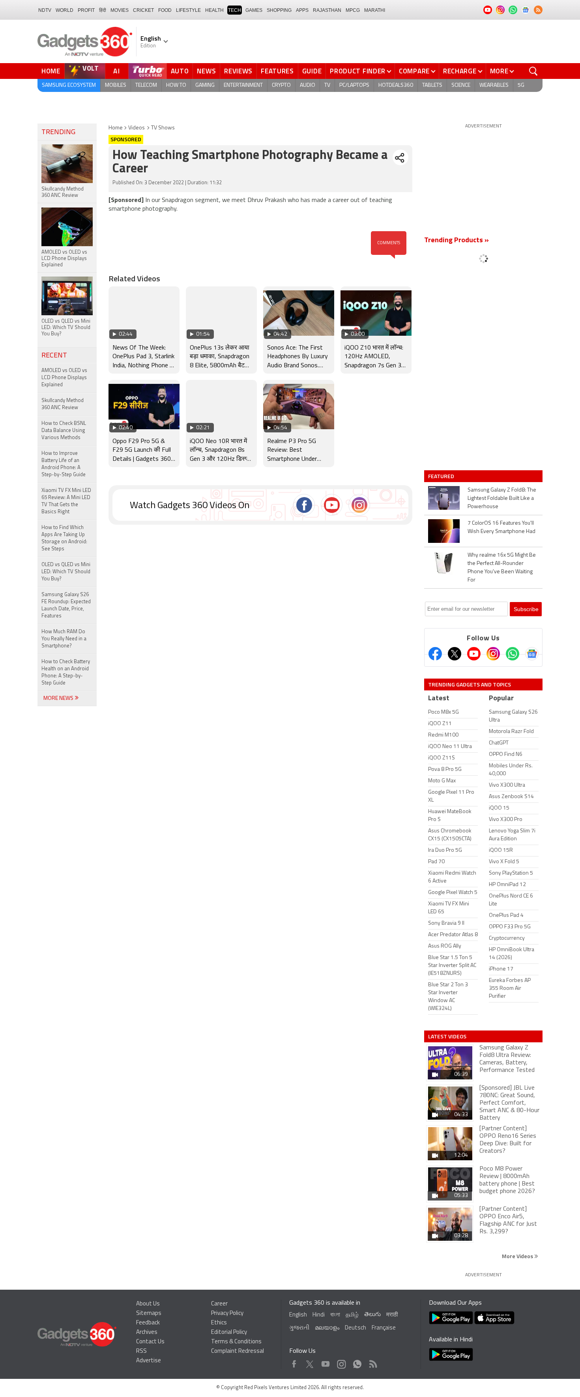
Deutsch (355, 1328)
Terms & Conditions (236, 1342)
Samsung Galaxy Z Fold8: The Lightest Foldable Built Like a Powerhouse (502, 498)
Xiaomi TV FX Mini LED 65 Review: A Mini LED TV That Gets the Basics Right (66, 501)
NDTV (44, 10)
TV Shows (163, 128)
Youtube (326, 1362)
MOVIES (119, 10)
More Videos (518, 1256)
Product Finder (357, 71)
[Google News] (532, 653)
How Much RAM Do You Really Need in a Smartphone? (63, 639)
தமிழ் (352, 1315)
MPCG (353, 10)
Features (277, 71)
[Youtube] (474, 653)
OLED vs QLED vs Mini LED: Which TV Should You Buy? (65, 572)
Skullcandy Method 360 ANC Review (62, 404)
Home (50, 71)
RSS (141, 1351)
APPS (302, 10)
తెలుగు (372, 1315)
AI (116, 71)
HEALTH (214, 10)
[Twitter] (454, 653)
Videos (136, 128)
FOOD (165, 10)
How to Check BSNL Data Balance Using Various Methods (63, 430)
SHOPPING (279, 10)
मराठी (392, 1315)
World (64, 10)
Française (384, 1328)
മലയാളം (327, 1328)
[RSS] (538, 10)
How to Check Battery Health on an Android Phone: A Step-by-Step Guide (65, 672)
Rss (372, 1362)
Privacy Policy (227, 1314)
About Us (148, 1304)
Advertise (148, 1361)
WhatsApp (357, 1362)
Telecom (146, 85)
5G (521, 85)
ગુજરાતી (299, 1328)
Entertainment (243, 85)
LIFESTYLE (188, 10)
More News (59, 698)
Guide (312, 71)
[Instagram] (493, 653)
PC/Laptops (354, 85)
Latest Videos (447, 1036)
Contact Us (150, 1342)
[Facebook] (435, 653)
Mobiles (115, 85)
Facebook (294, 1362)
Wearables (494, 85)
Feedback (148, 1323)
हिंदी (102, 10)
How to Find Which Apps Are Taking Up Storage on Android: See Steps (64, 538)
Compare (414, 71)
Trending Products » (456, 240)
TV (327, 85)
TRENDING (58, 132)
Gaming (205, 85)
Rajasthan (327, 10)
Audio (307, 85)
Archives (146, 1332)
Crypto (281, 85)
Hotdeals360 (395, 85)
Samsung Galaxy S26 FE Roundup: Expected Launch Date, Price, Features (66, 605)
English (298, 1315)
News (206, 71)
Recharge (460, 71)
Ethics (219, 1323)
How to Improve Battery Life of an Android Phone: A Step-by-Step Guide (63, 464)
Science (460, 85)
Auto (180, 71)
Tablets (432, 85)
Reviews (238, 71)
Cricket (143, 10)
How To (176, 85)
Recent (54, 355)
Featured (441, 476)
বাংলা (335, 1315)
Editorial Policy (229, 1332)
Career (219, 1304)
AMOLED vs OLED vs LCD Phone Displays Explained (64, 377)
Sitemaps (148, 1314)
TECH (234, 10)
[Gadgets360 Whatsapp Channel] (512, 653)
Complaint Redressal (237, 1351)
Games (253, 10)
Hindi (318, 1315)
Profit (86, 10)
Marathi (374, 10)
